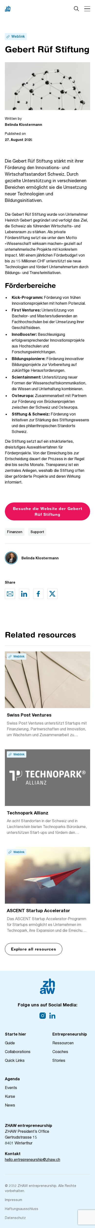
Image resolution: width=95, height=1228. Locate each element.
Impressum (13, 1200)
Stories (58, 1060)
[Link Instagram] (43, 1016)
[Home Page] (24, 8)
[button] (87, 9)
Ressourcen (63, 1042)
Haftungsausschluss (21, 1209)
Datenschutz (15, 1218)
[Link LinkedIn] (52, 1016)
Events (11, 1087)
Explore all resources (33, 949)
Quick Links (15, 1060)
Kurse (10, 1096)
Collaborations (17, 1051)
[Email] (10, 594)
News (10, 1105)
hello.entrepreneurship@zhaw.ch (32, 1159)
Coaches (60, 1051)
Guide (10, 1042)
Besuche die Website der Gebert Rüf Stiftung (47, 511)
